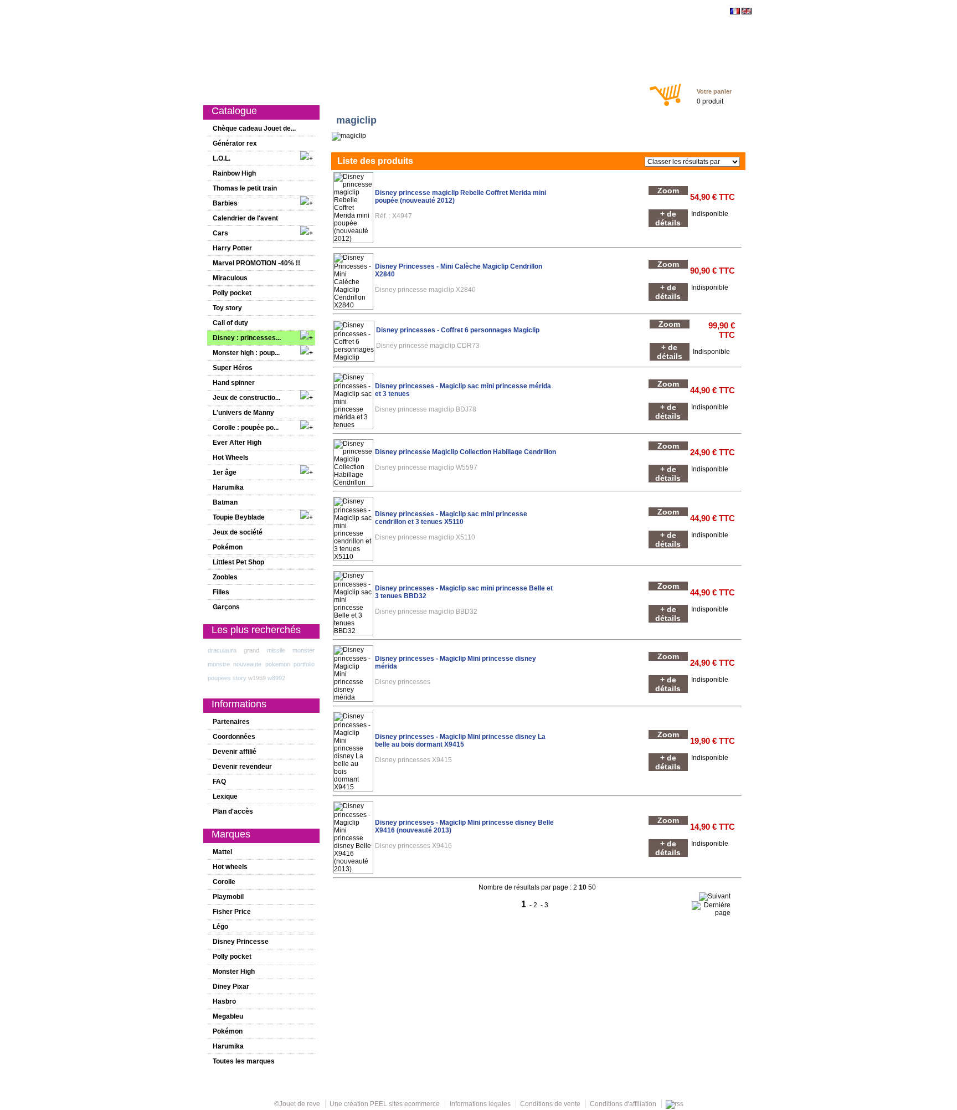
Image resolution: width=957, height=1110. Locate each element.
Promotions (350, 90)
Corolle (224, 882)
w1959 (257, 678)
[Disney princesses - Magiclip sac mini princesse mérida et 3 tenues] (353, 425)
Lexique (225, 796)
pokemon (277, 664)
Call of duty (230, 323)
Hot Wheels (231, 457)
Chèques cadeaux (510, 90)
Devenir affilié (234, 752)
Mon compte (570, 90)
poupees (219, 678)
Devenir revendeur (242, 766)
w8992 (276, 678)
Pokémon (228, 547)
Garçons (457, 90)
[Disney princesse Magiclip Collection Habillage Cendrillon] (353, 482)
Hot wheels (230, 867)
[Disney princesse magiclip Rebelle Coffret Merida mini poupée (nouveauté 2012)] (353, 239)
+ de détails (668, 218)
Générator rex (235, 143)
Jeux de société (238, 532)
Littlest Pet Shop (238, 562)
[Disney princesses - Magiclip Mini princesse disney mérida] (353, 697)
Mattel (222, 852)
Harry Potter (232, 248)
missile (276, 650)
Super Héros (233, 368)
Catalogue (254, 90)
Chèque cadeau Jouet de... (254, 128)
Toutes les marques (244, 1061)
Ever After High (237, 442)
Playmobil (228, 897)
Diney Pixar (231, 986)
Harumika (228, 487)
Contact (613, 90)
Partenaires (231, 722)
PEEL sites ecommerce (405, 1104)
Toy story (227, 308)
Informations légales (480, 1104)
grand (251, 650)
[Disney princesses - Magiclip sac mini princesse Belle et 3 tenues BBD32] (353, 631)
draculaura (222, 650)
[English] (747, 12)
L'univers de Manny (243, 413)
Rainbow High (234, 173)
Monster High (234, 971)
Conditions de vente (550, 1104)
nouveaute (247, 664)
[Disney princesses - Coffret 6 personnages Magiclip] (353, 357)
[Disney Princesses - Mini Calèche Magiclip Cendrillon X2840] (353, 305)
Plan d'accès (233, 811)
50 (592, 887)
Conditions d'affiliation (623, 1104)
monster (303, 650)
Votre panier (714, 91)
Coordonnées (234, 737)
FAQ (219, 781)
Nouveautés (301, 90)
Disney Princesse (241, 941)
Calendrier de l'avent (245, 218)
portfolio (304, 664)
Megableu (228, 1016)
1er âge (392, 90)
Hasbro (224, 1001)
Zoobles (225, 577)
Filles (423, 90)
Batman (225, 502)
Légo (220, 927)
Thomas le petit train (245, 188)
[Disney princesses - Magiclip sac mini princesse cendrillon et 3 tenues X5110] (353, 557)
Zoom (668, 190)
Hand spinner (234, 383)
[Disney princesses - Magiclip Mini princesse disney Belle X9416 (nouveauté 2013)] (353, 869)
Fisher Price (232, 912)
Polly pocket (232, 293)
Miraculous (230, 278)
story (239, 678)
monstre (219, 664)
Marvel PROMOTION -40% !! (256, 263)
